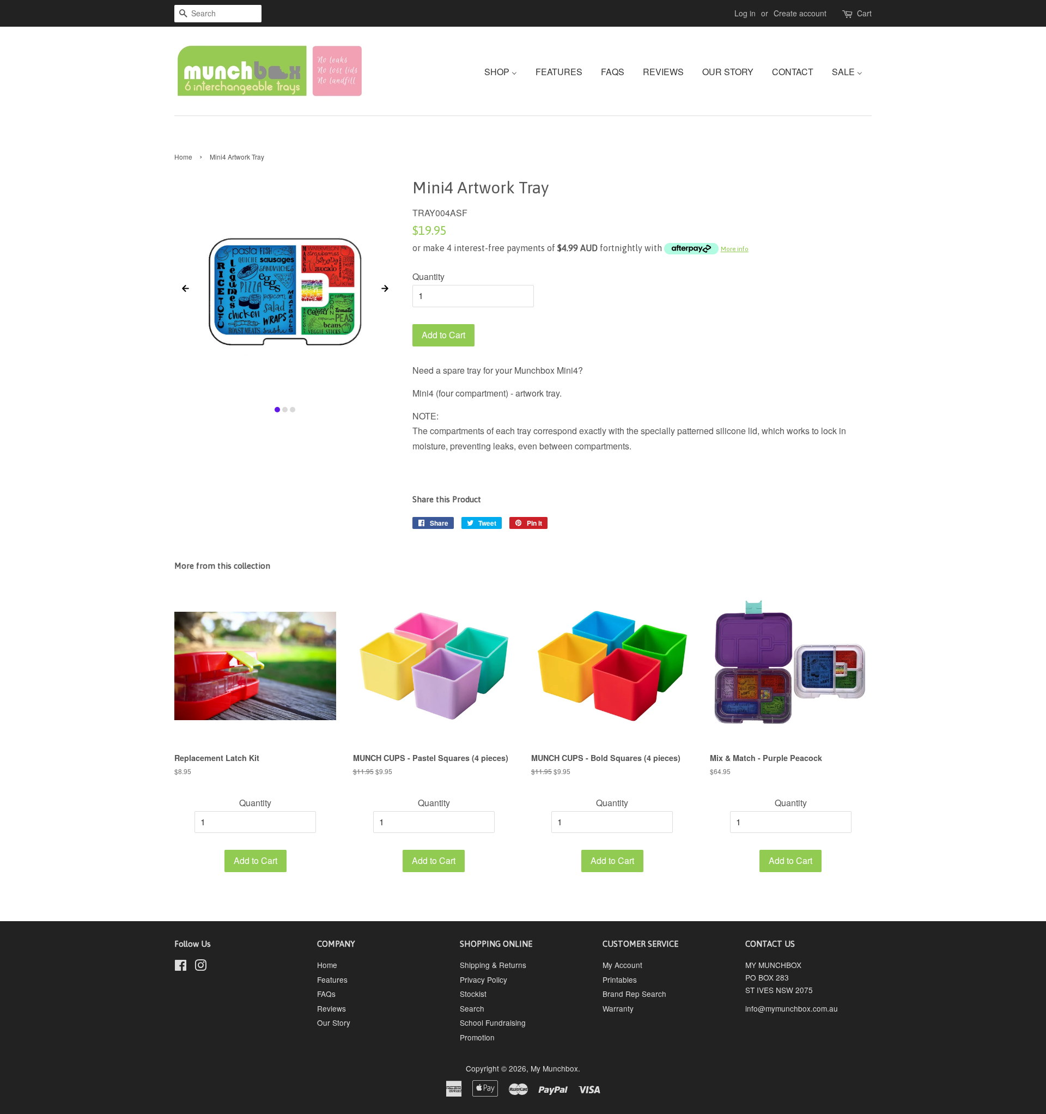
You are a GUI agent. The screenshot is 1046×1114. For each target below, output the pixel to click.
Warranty (618, 1008)
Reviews (331, 1008)
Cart (864, 13)
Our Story (333, 1022)
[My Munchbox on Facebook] (180, 966)
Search (472, 1008)
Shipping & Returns (493, 964)
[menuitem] (504, 71)
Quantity (428, 276)
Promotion (477, 1037)
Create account (800, 13)
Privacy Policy (483, 979)
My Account (622, 964)
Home (183, 156)
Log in (745, 13)
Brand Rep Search (634, 993)
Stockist (473, 993)
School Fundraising (493, 1022)
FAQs (326, 993)
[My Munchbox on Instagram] (200, 966)
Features (332, 979)
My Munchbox (554, 1068)
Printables (620, 979)
